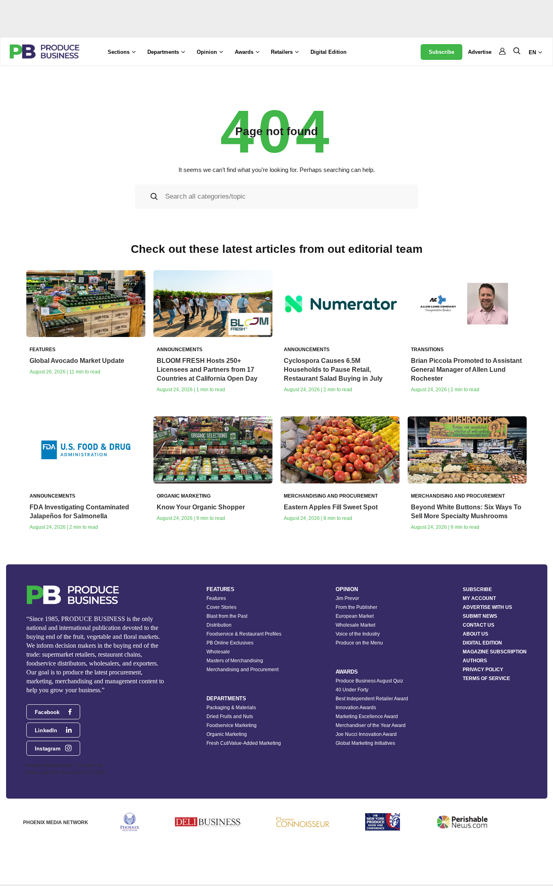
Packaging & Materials (231, 707)
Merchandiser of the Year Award (371, 725)
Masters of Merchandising (234, 660)
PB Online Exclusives (229, 643)
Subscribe (441, 52)
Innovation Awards (356, 707)
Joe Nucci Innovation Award (366, 734)
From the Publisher (356, 607)
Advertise (479, 52)
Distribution (219, 625)
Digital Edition (329, 52)
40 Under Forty (352, 690)
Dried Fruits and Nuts (229, 716)
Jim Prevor (347, 598)
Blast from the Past (226, 616)
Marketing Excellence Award (367, 716)
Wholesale (218, 652)
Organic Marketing (226, 734)
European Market (355, 616)
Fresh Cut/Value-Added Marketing (243, 743)
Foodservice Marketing (231, 725)
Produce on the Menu (359, 643)
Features (216, 598)
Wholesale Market (355, 625)
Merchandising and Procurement (242, 669)
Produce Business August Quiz (369, 681)
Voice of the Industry (358, 634)
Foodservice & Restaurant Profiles (243, 634)
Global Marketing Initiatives (365, 743)
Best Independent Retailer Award (372, 699)
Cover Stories (221, 607)
